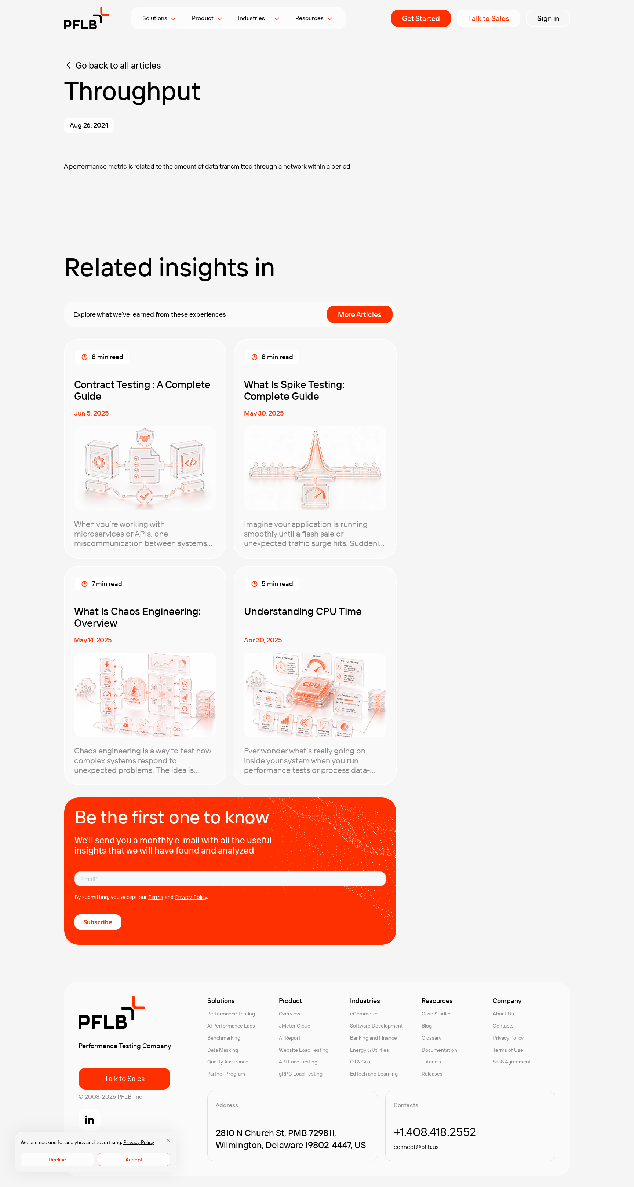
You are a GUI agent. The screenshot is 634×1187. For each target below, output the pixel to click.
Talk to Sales (488, 18)
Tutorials (431, 1061)
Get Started (421, 18)
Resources (309, 18)
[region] (95, 1152)
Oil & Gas (360, 1061)
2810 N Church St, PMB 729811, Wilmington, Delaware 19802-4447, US (291, 1138)
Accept (133, 1159)
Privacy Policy (138, 1142)
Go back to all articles (118, 65)
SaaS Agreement (512, 1061)
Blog (427, 1025)
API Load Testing (298, 1061)
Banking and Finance (373, 1038)
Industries (254, 18)
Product (203, 18)
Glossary (431, 1038)
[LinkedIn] (90, 1120)
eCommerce (364, 1013)
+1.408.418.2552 (435, 1131)
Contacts (503, 1025)
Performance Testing (231, 1013)
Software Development (376, 1025)
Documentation (439, 1050)
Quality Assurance (227, 1061)
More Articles (360, 314)
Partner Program (226, 1073)
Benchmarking (223, 1038)
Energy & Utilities (369, 1050)
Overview (289, 1013)
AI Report (289, 1038)
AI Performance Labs (231, 1025)
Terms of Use (508, 1050)
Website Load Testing (303, 1050)
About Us (503, 1013)
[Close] (168, 1140)
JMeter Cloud (294, 1025)
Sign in (548, 18)
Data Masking (222, 1050)
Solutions (154, 18)
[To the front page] (86, 18)
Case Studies (437, 1013)
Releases (432, 1073)
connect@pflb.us (416, 1146)
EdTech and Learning (374, 1073)
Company (507, 1001)
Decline (57, 1159)
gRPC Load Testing (301, 1073)
